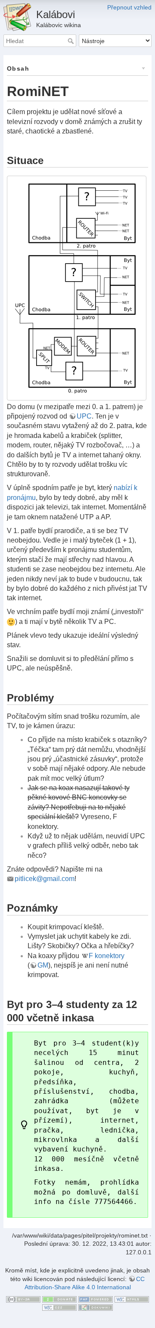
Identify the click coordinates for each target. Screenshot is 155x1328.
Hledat (72, 41)
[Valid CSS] (59, 1306)
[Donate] (59, 1298)
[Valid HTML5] (132, 1298)
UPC (84, 416)
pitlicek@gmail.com (44, 878)
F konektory (106, 955)
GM (42, 965)
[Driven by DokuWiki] (95, 1306)
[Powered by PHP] (95, 1298)
